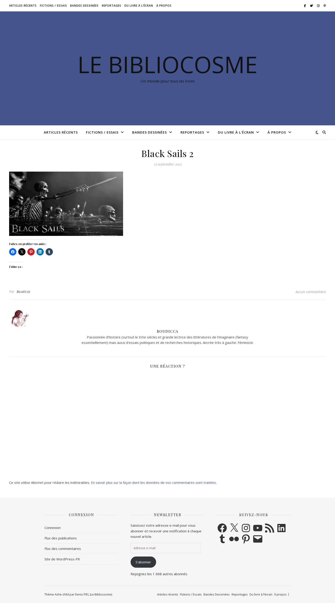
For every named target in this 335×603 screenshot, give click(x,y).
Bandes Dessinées (84, 6)
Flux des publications (60, 538)
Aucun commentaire (311, 291)
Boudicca (23, 291)
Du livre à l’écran (138, 6)
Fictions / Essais (53, 6)
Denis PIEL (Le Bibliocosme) (93, 594)
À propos (164, 6)
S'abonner (143, 562)
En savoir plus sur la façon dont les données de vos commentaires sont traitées (153, 482)
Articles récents (23, 6)
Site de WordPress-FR (62, 559)
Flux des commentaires (62, 548)
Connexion (52, 527)
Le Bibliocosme (167, 64)
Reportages (111, 6)
